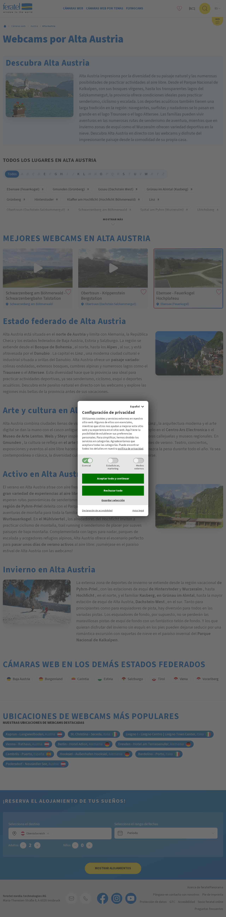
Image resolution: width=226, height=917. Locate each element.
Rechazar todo (113, 491)
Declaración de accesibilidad (97, 510)
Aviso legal (138, 510)
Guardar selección (113, 500)
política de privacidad (130, 449)
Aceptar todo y (113, 479)
